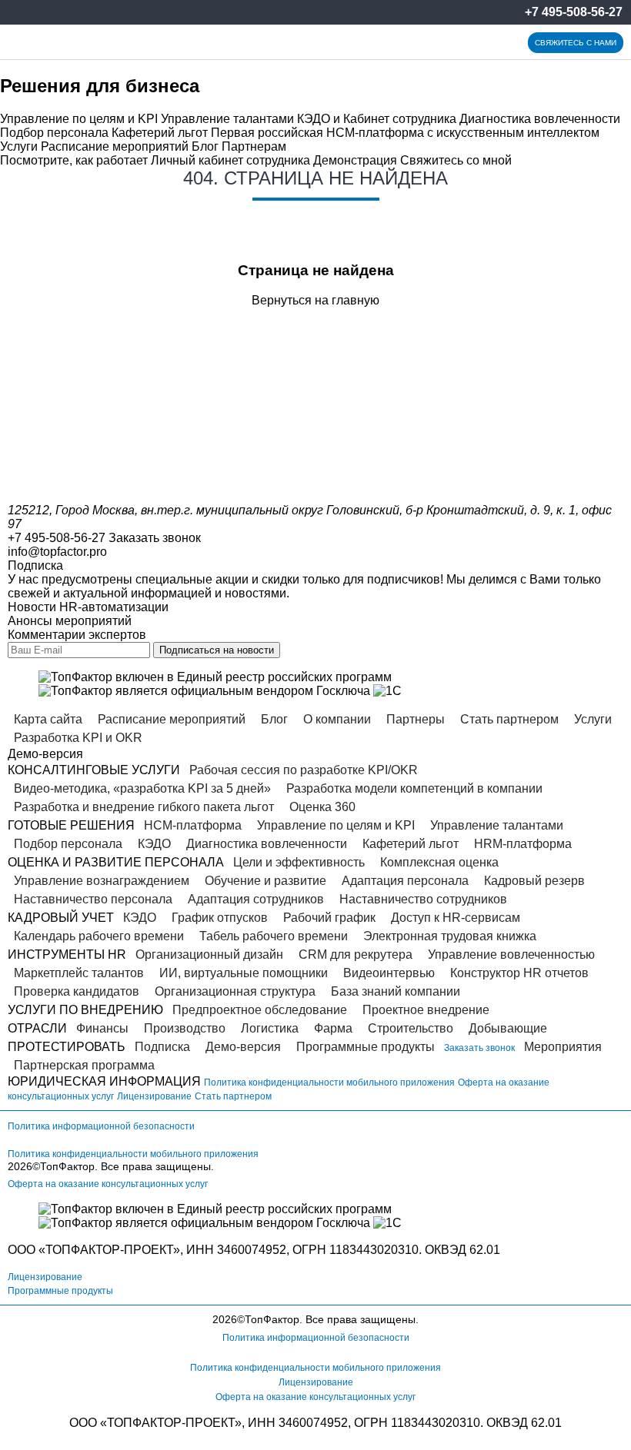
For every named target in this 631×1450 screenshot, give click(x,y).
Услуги (19, 146)
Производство (184, 1028)
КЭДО (154, 843)
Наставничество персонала (93, 899)
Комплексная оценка (439, 862)
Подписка (162, 1046)
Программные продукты (365, 1046)
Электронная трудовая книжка (449, 936)
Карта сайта (48, 719)
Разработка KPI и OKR (78, 737)
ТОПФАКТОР (82, 1249)
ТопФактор (67, 1166)
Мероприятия (563, 1046)
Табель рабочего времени (273, 936)
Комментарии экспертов (77, 634)
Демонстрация (355, 160)
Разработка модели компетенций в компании (414, 788)
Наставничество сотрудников (423, 899)
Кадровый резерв (534, 880)
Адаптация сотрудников (256, 899)
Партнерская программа (84, 1065)
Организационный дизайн (209, 954)
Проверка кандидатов (76, 991)
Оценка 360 (322, 806)
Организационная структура (235, 991)
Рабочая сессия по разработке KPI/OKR (303, 770)
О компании (337, 719)
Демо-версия (243, 1046)
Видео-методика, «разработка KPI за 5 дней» (142, 788)
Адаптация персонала (405, 880)
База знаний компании (395, 991)
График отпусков (220, 917)
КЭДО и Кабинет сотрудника (376, 118)
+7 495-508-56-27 (574, 11)
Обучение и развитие (265, 880)
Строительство (410, 1028)
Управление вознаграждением (101, 880)
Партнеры (415, 719)
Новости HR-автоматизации (88, 607)
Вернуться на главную (315, 300)
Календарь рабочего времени (99, 936)
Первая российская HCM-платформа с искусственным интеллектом (405, 132)
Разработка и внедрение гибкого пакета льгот (144, 806)
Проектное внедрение (425, 1009)
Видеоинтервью (389, 972)
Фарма (333, 1028)
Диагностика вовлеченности (539, 118)
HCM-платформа (193, 825)
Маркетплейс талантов (79, 972)
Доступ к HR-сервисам (455, 917)
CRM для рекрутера (355, 954)
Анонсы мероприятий (70, 620)
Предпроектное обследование (259, 1009)
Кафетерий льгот (160, 132)
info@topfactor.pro (57, 551)
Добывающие (508, 1028)
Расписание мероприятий (115, 146)
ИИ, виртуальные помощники (243, 972)
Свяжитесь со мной (456, 160)
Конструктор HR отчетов (519, 972)
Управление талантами (227, 118)
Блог (205, 146)
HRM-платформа (523, 843)
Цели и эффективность (299, 862)
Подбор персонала (54, 132)
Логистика (270, 1028)
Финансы (102, 1028)
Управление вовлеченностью (511, 954)
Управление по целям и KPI (79, 118)
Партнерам (254, 146)
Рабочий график (329, 917)
